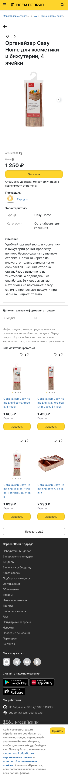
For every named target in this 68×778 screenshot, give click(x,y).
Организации (11, 583)
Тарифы (8, 605)
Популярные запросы (17, 622)
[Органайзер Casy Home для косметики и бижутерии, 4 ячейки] (34, 99)
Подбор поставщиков (17, 578)
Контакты (9, 643)
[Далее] (58, 99)
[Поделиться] (13, 36)
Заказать (34, 174)
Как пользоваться (14, 611)
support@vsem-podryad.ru (25, 712)
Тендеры (8, 561)
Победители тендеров (17, 551)
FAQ (5, 616)
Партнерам (10, 638)
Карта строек (11, 572)
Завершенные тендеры (18, 556)
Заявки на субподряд (17, 567)
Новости (8, 627)
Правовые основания (16, 633)
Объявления (11, 589)
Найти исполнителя (15, 600)
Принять (57, 731)
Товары (8, 594)
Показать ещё (34, 531)
